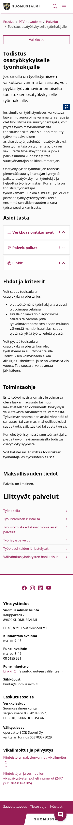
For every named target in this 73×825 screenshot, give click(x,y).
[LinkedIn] (40, 588)
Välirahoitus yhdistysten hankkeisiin (30, 557)
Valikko (35, 39)
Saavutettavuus (15, 806)
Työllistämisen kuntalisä (21, 519)
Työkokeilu (11, 510)
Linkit (36, 263)
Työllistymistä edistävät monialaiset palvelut (30, 529)
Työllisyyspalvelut (16, 540)
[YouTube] (48, 588)
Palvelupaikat (36, 247)
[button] (60, 815)
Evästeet (55, 806)
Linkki (7, 671)
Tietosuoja (38, 806)
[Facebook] (24, 588)
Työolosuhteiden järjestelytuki (26, 548)
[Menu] (64, 6)
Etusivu (8, 22)
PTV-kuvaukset (30, 22)
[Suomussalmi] (21, 6)
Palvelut (52, 22)
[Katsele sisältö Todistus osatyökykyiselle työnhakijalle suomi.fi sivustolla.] (66, 107)
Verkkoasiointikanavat (36, 232)
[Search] (55, 6)
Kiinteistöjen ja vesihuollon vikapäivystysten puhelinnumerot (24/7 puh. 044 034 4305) (33, 778)
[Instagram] (32, 588)
